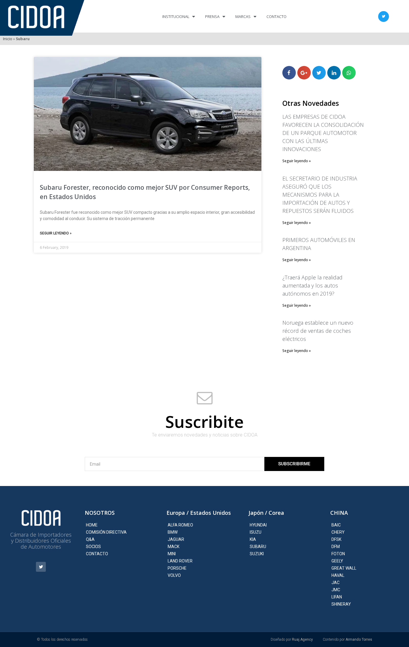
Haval (337, 575)
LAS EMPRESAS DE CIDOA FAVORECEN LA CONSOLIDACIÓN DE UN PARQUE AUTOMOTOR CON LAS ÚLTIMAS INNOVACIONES (323, 133)
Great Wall (343, 568)
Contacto (276, 16)
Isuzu (255, 532)
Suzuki (257, 553)
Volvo (174, 575)
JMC (335, 589)
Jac (335, 582)
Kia (253, 539)
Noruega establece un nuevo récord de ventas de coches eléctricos (317, 330)
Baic (336, 525)
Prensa (212, 16)
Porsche (177, 568)
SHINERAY (341, 604)
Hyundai (258, 525)
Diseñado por (292, 639)
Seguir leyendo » (56, 233)
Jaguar (176, 539)
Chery (338, 532)
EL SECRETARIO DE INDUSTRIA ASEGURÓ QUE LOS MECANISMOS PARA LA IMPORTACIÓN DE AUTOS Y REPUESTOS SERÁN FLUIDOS (319, 194)
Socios (93, 546)
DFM (335, 546)
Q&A (90, 539)
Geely (337, 561)
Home (92, 525)
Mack (173, 546)
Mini (172, 553)
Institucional (175, 16)
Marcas (243, 16)
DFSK (336, 539)
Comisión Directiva (106, 532)
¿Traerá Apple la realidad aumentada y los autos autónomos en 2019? (312, 285)
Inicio (7, 38)
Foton (338, 553)
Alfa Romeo (180, 525)
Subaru (258, 546)
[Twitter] (383, 16)
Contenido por (347, 639)
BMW (173, 532)
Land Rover (180, 561)
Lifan (336, 597)
